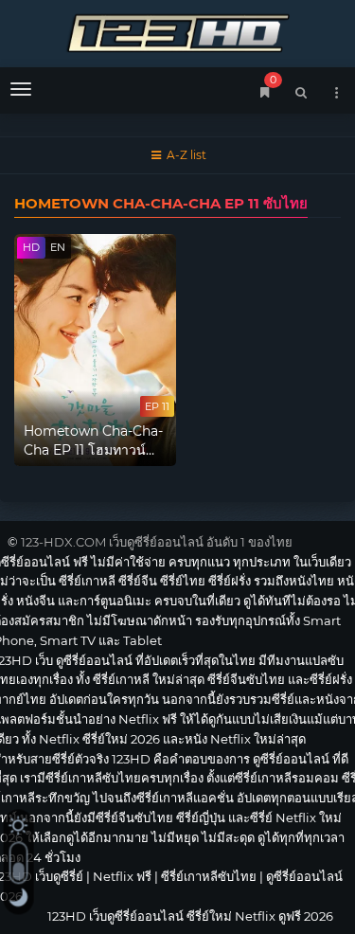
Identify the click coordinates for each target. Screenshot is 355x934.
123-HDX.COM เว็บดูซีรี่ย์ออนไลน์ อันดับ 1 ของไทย (157, 541)
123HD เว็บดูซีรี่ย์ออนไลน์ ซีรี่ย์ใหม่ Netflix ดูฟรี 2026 (177, 30)
